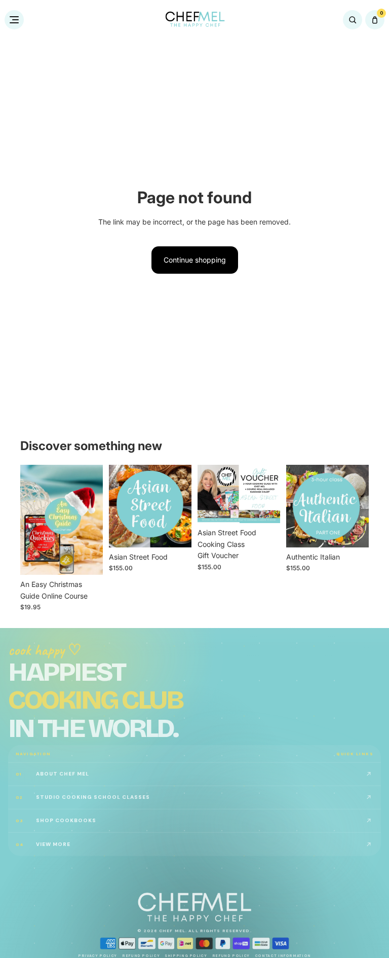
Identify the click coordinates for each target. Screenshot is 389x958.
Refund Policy (141, 955)
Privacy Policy (97, 955)
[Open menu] (14, 19)
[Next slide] (92, 519)
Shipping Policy (186, 955)
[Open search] (352, 19)
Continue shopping (195, 259)
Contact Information (283, 955)
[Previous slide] (31, 519)
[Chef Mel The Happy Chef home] (194, 19)
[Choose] (87, 559)
